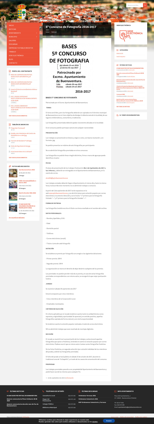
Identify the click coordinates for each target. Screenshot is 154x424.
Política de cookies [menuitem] (141, 417)
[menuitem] (23, 25)
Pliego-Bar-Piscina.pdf (18, 128)
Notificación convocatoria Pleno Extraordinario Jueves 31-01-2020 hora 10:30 (129, 100)
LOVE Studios (25, 417)
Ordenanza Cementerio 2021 (88, 399)
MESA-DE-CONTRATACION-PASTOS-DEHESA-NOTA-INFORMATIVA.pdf (21, 75)
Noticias (54, 32)
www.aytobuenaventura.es (58, 193)
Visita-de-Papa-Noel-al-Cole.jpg (20, 146)
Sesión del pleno (120, 56)
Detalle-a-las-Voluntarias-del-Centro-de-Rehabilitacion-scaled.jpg (23, 134)
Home (47, 32)
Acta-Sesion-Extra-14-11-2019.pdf (21, 151)
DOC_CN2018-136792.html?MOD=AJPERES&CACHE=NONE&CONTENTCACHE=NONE (24, 98)
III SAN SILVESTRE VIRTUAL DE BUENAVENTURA (130, 68)
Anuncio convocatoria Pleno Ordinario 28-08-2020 (130, 73)
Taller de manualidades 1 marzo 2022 (27, 181)
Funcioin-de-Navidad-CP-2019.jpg (21, 141)
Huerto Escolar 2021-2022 (27, 193)
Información (69, 378)
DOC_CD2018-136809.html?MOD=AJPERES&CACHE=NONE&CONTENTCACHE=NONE (24, 108)
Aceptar (109, 421)
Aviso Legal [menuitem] (114, 417)
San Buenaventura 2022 (27, 170)
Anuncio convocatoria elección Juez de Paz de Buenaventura (130, 80)
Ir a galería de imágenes (17, 218)
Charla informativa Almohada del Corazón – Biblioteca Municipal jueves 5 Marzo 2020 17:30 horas (130, 87)
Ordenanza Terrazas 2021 (87, 396)
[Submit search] (145, 5)
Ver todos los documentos (18, 115)
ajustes (95, 422)
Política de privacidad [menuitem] (126, 417)
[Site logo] (16, 18)
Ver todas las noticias (123, 106)
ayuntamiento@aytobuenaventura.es (130, 407)
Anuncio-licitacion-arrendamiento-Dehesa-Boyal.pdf (24, 90)
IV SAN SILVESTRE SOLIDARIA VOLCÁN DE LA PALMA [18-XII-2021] (27, 206)
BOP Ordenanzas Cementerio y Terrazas (92, 402)
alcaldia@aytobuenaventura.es (57, 178)
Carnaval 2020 (120, 94)
